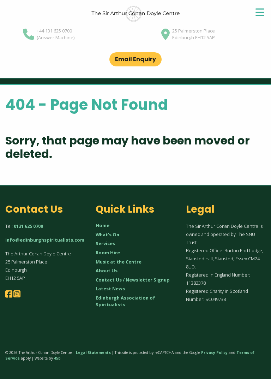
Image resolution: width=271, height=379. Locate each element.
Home (102, 225)
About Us (107, 270)
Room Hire (108, 252)
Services (105, 243)
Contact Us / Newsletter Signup (133, 280)
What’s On (107, 234)
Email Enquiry (135, 59)
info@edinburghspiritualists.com (44, 240)
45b (57, 358)
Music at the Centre (118, 262)
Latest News (110, 288)
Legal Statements (93, 352)
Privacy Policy (214, 352)
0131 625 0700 (28, 226)
